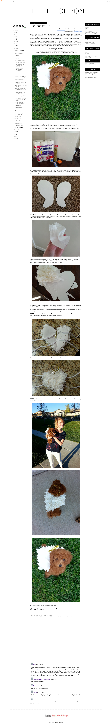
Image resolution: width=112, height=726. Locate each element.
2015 (15, 45)
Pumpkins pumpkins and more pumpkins (20, 80)
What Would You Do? (89, 42)
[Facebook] (25, 27)
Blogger (61, 722)
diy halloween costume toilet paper (64, 616)
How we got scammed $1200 (91, 33)
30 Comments (49, 615)
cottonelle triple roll (37, 616)
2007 (15, 136)
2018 (15, 39)
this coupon (76, 608)
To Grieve (87, 53)
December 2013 (18, 50)
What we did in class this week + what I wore (20, 103)
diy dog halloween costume (53, 616)
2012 (15, 129)
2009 (15, 134)
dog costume (73, 616)
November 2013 (18, 52)
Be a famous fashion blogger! (91, 77)
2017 (15, 41)
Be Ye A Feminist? (88, 31)
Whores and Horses (89, 41)
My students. (17, 110)
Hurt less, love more (19, 72)
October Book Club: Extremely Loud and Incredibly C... (19, 69)
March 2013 (17, 123)
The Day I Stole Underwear (90, 73)
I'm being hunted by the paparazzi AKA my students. (19, 65)
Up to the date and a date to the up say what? (20, 93)
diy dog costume (44, 616)
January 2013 (18, 127)
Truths (86, 28)
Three (86, 52)
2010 (15, 133)
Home (56, 701)
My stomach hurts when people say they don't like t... (20, 89)
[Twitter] (22, 27)
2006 (15, 138)
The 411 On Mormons (89, 63)
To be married (18, 105)
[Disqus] (56, 642)
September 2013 (18, 113)
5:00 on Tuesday (18, 58)
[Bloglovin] (20, 27)
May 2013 (17, 120)
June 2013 (17, 118)
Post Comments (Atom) (40, 703)
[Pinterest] (14, 27)
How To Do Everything (89, 76)
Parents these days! (89, 45)
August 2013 (17, 114)
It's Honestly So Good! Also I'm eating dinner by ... (20, 74)
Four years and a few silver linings (92, 54)
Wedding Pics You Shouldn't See (92, 72)
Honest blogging (18, 107)
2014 (15, 46)
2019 (15, 38)
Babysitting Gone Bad (89, 74)
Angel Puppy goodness (20, 60)
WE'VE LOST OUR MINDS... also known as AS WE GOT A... (20, 99)
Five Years (87, 66)
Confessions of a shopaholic (21, 109)
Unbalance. (17, 55)
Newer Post (33, 701)
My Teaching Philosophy (20, 95)
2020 (15, 36)
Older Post (79, 701)
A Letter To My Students (90, 43)
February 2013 (18, 125)
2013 (15, 48)
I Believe (87, 29)
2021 (15, 34)
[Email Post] (45, 615)
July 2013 (17, 116)
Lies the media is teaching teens (91, 32)
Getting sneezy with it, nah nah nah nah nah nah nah (21, 77)
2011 (15, 131)
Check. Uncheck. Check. (20, 62)
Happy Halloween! (19, 57)
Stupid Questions (88, 39)
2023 (15, 32)
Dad (86, 51)
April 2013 (17, 121)
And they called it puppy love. (21, 96)
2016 (15, 43)
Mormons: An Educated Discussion (92, 64)
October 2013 (18, 53)
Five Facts (87, 27)
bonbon (36, 615)
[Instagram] (17, 27)
